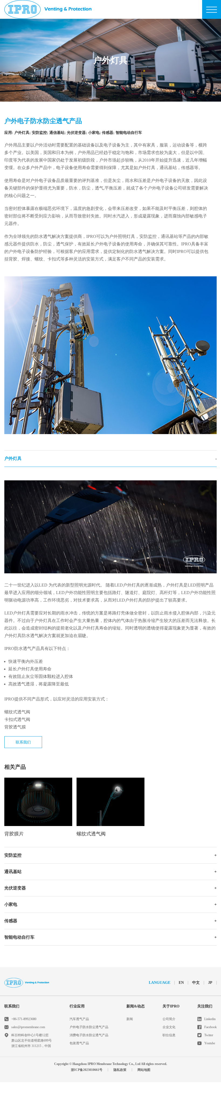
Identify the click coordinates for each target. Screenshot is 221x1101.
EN (181, 983)
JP (210, 983)
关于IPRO (171, 1006)
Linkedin (210, 1019)
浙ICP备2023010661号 (86, 1069)
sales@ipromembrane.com (28, 1027)
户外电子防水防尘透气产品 (89, 1027)
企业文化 (169, 1027)
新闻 (129, 1019)
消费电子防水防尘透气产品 (89, 1035)
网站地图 (143, 1069)
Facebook (210, 1027)
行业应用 (77, 1006)
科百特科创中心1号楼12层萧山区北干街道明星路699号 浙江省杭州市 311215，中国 (31, 1040)
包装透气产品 (79, 1043)
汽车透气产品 (79, 1019)
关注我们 (204, 1006)
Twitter (208, 1035)
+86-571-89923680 (23, 1019)
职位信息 (169, 1035)
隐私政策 (119, 1069)
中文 (196, 983)
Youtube (209, 1043)
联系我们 (23, 742)
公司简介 (169, 1019)
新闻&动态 (135, 1006)
